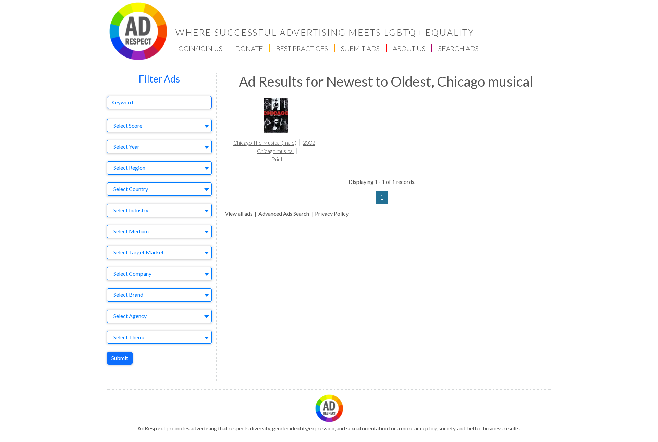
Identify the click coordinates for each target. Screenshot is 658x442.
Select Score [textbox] (127, 125)
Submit (119, 358)
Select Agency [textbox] (130, 316)
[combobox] (159, 125)
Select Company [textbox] (132, 273)
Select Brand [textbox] (128, 294)
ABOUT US (409, 48)
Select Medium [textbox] (131, 231)
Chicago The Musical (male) (264, 142)
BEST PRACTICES (302, 48)
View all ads (239, 213)
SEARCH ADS (458, 48)
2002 (309, 142)
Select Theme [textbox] (129, 337)
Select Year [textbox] (126, 146)
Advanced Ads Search (283, 213)
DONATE (249, 48)
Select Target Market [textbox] (138, 252)
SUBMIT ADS (360, 48)
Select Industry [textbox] (130, 210)
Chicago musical (275, 151)
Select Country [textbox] (130, 189)
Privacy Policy (332, 213)
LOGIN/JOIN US (198, 48)
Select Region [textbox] (129, 167)
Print (277, 159)
